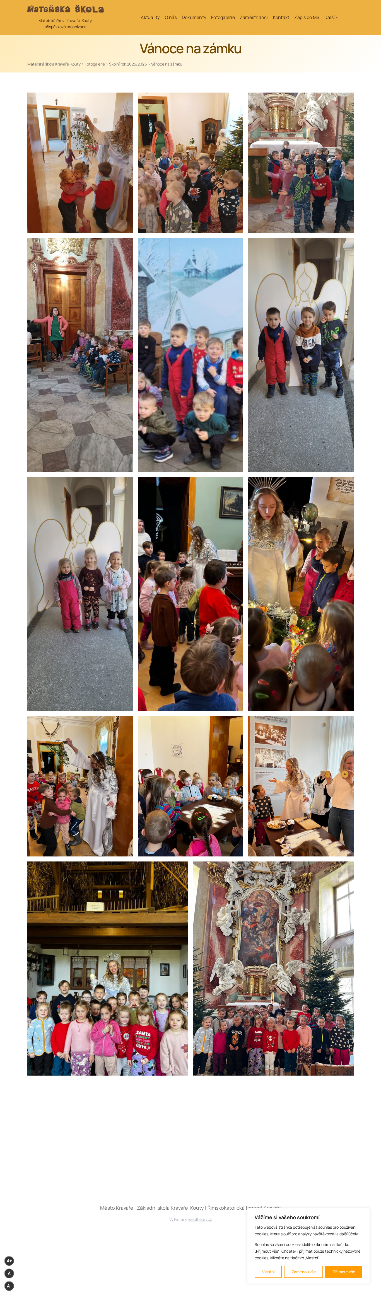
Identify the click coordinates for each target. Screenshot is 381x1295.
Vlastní (268, 1271)
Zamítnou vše (303, 1271)
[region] (308, 1246)
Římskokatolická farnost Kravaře (244, 1207)
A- (9, 1286)
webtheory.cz (200, 1219)
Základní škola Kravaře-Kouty (170, 1207)
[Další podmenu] (337, 17)
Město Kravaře (116, 1207)
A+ (9, 1260)
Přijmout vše (344, 1271)
